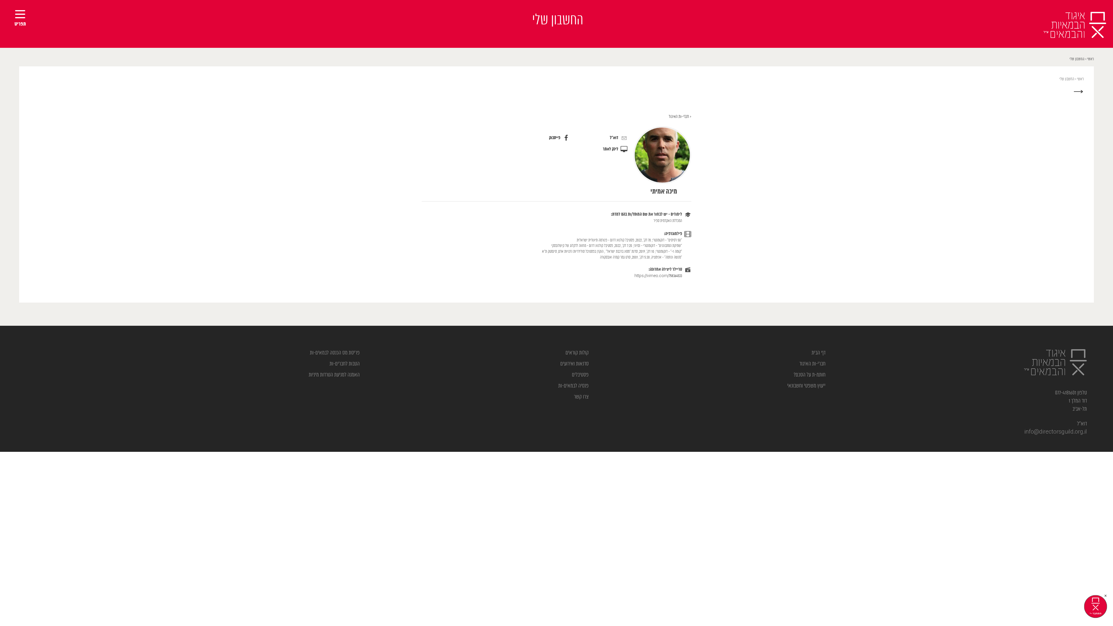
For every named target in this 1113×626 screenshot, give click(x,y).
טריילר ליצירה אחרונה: (665, 269)
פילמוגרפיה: (673, 233)
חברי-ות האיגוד (812, 364)
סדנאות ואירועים (574, 364)
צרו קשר (581, 397)
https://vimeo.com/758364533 (658, 276)
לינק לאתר (610, 149)
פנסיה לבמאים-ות (573, 386)
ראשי (1090, 59)
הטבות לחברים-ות (345, 364)
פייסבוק (554, 138)
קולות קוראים (577, 353)
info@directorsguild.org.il (1055, 432)
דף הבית (818, 353)
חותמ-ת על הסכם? (809, 375)
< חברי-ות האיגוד (680, 116)
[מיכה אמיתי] (662, 155)
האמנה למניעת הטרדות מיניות (334, 375)
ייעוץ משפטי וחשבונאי (806, 386)
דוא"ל (614, 138)
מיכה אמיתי (663, 192)
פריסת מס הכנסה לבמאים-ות (335, 353)
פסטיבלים (580, 375)
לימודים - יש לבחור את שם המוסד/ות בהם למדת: (646, 214)
